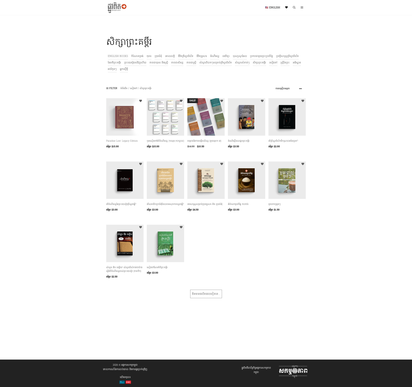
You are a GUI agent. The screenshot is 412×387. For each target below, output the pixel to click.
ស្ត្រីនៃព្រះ (285, 62)
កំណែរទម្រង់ (137, 56)
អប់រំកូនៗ (112, 69)
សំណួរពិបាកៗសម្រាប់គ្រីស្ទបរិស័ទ (215, 62)
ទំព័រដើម (123, 88)
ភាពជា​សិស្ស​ (177, 62)
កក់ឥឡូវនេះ (111, 154)
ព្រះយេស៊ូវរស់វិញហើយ (135, 62)
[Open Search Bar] (294, 7)
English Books (118, 56)
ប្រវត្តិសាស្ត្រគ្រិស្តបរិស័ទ (287, 56)
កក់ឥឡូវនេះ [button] (192, 154)
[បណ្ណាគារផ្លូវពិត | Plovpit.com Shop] (116, 7)
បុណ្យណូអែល (240, 56)
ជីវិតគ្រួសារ (202, 56)
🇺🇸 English (272, 7)
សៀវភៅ (273, 62)
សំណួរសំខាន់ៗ (242, 62)
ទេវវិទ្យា (226, 56)
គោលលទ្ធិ (170, 56)
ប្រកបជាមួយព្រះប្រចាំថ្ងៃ (261, 56)
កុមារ (149, 56)
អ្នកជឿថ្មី (124, 69)
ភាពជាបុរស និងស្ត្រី (159, 62)
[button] (302, 7)
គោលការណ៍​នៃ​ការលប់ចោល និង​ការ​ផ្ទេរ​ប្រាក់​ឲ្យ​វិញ (125, 369)
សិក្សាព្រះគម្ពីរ (259, 62)
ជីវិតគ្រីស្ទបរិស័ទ (185, 56)
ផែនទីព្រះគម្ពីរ (114, 62)
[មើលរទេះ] (286, 7)
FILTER (112, 88)
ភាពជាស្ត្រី (191, 62)
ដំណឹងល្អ (214, 56)
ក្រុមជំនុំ (158, 56)
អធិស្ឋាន (297, 62)
